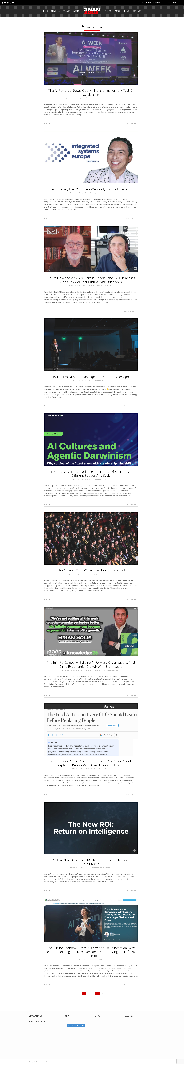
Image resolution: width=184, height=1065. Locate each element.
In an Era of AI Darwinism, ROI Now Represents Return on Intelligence (91, 862)
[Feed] (15, 2)
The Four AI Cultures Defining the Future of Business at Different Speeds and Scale (90, 473)
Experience (103, 380)
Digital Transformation (95, 670)
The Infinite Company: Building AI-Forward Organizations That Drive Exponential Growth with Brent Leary (91, 664)
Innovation (101, 193)
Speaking (55, 11)
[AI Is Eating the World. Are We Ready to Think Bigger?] (91, 157)
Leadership (105, 98)
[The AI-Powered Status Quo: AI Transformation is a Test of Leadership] (91, 58)
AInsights (91, 98)
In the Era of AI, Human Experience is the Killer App (91, 377)
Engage (66, 11)
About (126, 11)
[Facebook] (2, 2)
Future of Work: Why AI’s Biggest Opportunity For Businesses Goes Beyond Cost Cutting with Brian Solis (91, 280)
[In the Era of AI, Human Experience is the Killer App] (91, 344)
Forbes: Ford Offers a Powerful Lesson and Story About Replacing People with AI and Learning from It (91, 763)
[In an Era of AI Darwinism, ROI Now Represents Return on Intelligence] (91, 828)
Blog (45, 11)
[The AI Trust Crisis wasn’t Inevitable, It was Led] (91, 538)
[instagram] (8, 2)
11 (102, 994)
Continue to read (129, 123)
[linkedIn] (13, 2)
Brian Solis (92, 11)
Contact (137, 11)
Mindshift (110, 98)
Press (117, 11)
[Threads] (10, 2)
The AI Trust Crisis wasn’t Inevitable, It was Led (91, 570)
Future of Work (98, 98)
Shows (108, 11)
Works (76, 11)
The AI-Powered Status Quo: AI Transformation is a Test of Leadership (91, 92)
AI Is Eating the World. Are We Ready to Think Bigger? (91, 189)
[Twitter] (5, 2)
